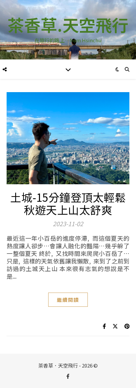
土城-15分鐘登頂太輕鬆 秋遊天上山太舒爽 (68, 203)
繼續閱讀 (68, 299)
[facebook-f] (67, 375)
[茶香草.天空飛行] (68, 29)
